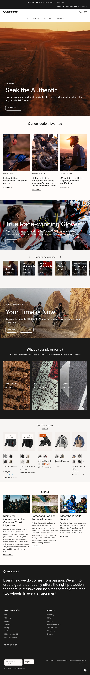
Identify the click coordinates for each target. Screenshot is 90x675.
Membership (60, 6)
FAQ (5, 615)
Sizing (6, 628)
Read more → (8, 555)
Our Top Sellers (45, 425)
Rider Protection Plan (11, 634)
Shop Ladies (26, 330)
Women (36, 18)
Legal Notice (82, 663)
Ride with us (60, 18)
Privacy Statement (62, 660)
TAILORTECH (52, 628)
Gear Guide (47, 18)
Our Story (50, 615)
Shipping (7, 618)
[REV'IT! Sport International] (10, 12)
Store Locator (52, 631)
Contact (7, 631)
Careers (50, 621)
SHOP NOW (11, 242)
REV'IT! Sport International (17, 668)
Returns (7, 621)
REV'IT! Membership (11, 637)
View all (45, 429)
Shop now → (7, 187)
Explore (50, 634)
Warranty (7, 624)
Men (27, 18)
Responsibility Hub (53, 624)
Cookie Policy (50, 660)
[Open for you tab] (85, 670)
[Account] (75, 12)
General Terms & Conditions (77, 660)
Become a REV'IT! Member (54, 2)
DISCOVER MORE (13, 108)
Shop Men (11, 330)
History (49, 618)
